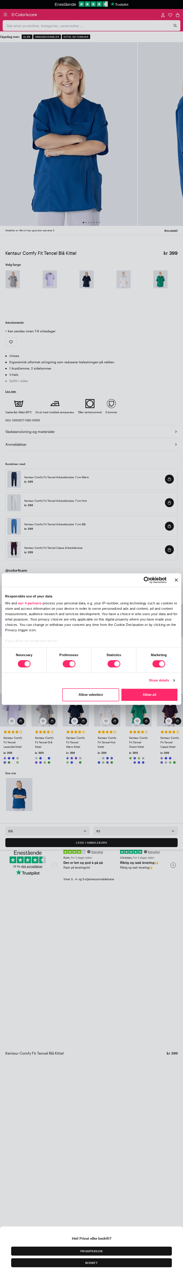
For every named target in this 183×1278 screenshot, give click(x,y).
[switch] (69, 664)
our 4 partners (30, 603)
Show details (159, 680)
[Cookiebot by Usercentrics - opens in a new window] (146, 580)
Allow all (149, 694)
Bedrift (91, 1262)
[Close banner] (176, 580)
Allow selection (91, 694)
